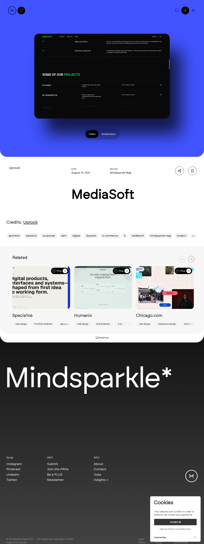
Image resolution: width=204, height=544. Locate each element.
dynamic (91, 235)
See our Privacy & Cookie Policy (175, 529)
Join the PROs (58, 469)
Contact (100, 469)
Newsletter (55, 480)
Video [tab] (92, 134)
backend (31, 235)
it (125, 235)
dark (63, 235)
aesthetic (14, 235)
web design (21, 324)
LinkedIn (12, 474)
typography (65, 324)
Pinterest (13, 469)
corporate (49, 235)
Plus (59, 270)
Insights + (101, 480)
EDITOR (113, 169)
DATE (73, 169)
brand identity (103, 324)
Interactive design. (167, 324)
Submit (52, 464)
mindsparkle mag (160, 235)
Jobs (97, 474)
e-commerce (110, 235)
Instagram (14, 464)
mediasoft (138, 235)
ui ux (120, 324)
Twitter (11, 480)
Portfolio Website (43, 324)
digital (76, 235)
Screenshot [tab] (108, 134)
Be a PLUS (54, 474)
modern (181, 235)
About (98, 464)
